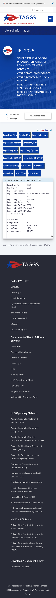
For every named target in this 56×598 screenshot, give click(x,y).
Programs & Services (20, 391)
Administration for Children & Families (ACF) (24, 420)
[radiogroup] (15, 116)
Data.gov (15, 286)
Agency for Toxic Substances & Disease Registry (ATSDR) (25, 457)
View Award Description (38, 116)
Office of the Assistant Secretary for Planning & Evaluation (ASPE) (27, 536)
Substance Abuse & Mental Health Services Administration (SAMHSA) (26, 510)
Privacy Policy (17, 385)
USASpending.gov (19, 329)
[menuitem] (38, 130)
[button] (33, 10)
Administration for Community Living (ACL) (25, 430)
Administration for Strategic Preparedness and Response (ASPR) (27, 439)
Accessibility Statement (21, 352)
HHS (13, 368)
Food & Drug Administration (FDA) (26, 482)
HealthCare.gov (18, 298)
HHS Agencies (17, 374)
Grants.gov (16, 292)
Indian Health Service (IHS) (23, 497)
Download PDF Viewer (21, 566)
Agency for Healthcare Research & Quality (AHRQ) (26, 448)
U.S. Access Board (19, 318)
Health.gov (16, 363)
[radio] (13, 114)
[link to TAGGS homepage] (21, 18)
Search (39, 10)
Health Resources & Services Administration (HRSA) (24, 489)
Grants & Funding (19, 357)
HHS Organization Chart (22, 380)
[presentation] (28, 187)
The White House (19, 312)
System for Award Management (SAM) (25, 305)
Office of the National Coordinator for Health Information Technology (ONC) (27, 546)
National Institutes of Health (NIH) (27, 502)
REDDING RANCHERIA (36, 190)
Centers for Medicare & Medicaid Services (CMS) (26, 475)
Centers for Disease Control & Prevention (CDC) (24, 466)
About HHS (16, 346)
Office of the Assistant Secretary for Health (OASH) (27, 527)
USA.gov (15, 324)
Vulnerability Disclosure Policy (24, 397)
